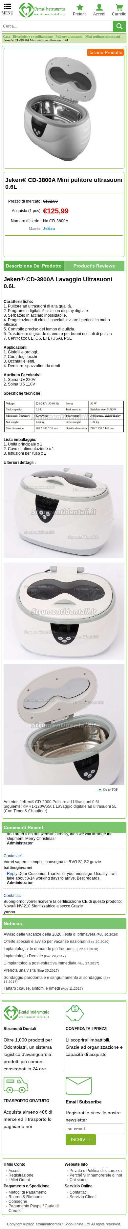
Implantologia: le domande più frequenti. (51, 948)
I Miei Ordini (19, 1180)
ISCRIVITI (81, 1139)
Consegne (18, 1201)
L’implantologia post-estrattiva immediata (51, 963)
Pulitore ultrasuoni (68, 36)
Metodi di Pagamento (28, 1192)
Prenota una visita (31, 970)
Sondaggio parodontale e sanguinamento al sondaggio (57, 979)
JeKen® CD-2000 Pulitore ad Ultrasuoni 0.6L (60, 802)
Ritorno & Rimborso (26, 1197)
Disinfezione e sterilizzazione (33, 36)
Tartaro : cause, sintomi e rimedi (43, 988)
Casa (6, 36)
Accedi (15, 1170)
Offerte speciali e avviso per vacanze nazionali (56, 941)
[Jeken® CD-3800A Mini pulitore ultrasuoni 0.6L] (64, 108)
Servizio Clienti (83, 1197)
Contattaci (13, 851)
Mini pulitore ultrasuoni (102, 36)
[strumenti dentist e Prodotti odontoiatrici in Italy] (43, 10)
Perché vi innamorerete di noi (96, 1175)
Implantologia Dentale (35, 956)
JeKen (49, 228)
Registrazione (21, 1175)
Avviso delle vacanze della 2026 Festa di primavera (61, 934)
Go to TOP (110, 789)
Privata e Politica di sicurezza (96, 1170)
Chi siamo (79, 1180)
